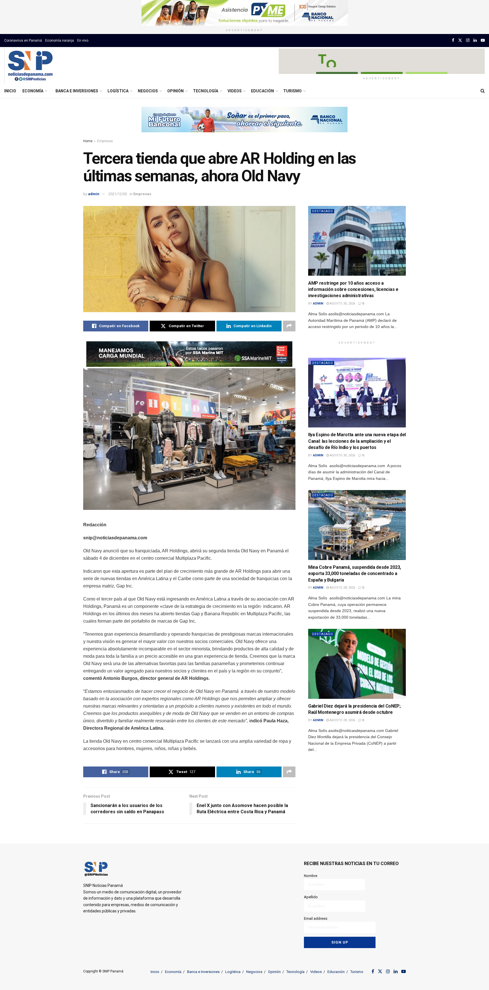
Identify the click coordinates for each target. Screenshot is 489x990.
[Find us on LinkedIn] (475, 40)
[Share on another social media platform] (289, 326)
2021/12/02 (117, 194)
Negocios (148, 91)
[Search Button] (483, 91)
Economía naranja (59, 40)
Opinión (175, 91)
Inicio (10, 91)
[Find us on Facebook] (453, 40)
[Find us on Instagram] (467, 40)
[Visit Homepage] (30, 65)
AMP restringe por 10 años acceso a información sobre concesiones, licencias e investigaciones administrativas (353, 289)
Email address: (316, 918)
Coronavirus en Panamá (23, 40)
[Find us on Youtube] (483, 40)
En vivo (82, 40)
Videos (235, 91)
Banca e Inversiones (76, 91)
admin (93, 194)
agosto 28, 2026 (342, 587)
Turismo (292, 91)
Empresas (105, 141)
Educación (262, 91)
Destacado (322, 211)
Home (88, 141)
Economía (32, 91)
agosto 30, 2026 (342, 303)
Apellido (311, 897)
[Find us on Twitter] (460, 40)
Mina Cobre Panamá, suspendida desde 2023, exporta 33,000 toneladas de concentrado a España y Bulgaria (354, 574)
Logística (118, 91)
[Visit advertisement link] (244, 13)
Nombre (310, 876)
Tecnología (205, 91)
